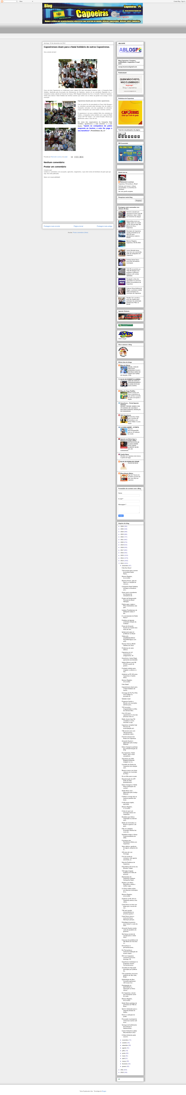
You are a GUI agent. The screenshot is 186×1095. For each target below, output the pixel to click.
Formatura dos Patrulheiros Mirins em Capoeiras (129, 842)
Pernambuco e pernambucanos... (128, 946)
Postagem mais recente (52, 226)
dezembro (125, 565)
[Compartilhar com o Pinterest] (83, 157)
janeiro (124, 1066)
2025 (122, 529)
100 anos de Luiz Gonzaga (127, 853)
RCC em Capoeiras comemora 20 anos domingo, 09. (128, 957)
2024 (122, 531)
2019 (122, 545)
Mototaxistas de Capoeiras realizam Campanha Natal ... (128, 878)
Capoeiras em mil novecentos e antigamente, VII (127, 654)
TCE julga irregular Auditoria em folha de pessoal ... (129, 872)
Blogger (104, 1091)
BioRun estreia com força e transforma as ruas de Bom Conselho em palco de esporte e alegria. (134, 396)
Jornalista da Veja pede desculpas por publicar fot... (129, 969)
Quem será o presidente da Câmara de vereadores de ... (129, 594)
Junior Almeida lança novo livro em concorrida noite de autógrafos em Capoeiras (134, 253)
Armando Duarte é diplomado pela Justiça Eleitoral (129, 742)
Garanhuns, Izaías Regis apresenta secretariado (129, 659)
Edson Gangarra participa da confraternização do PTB (130, 748)
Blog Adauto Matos (126, 473)
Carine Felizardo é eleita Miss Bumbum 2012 (129, 1031)
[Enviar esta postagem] (71, 157)
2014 (122, 558)
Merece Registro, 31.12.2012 (127, 577)
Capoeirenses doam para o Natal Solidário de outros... (129, 688)
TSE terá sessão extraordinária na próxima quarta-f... (128, 912)
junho (124, 1053)
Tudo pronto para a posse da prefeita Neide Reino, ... (130, 572)
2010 (122, 1072)
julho (123, 1050)
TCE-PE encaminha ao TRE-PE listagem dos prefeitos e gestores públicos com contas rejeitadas (133, 272)
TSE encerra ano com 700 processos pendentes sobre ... (128, 732)
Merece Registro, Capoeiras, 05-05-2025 (133, 241)
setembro (125, 1045)
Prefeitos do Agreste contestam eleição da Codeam (129, 622)
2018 (122, 547)
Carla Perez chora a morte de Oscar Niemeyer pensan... (128, 918)
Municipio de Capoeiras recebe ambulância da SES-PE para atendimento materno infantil (133, 234)
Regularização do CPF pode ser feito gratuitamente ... (129, 780)
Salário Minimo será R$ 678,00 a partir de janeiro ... (129, 664)
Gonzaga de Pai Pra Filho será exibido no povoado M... (130, 694)
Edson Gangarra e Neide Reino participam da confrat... (129, 786)
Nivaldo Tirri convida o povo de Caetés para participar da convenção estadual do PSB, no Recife (133, 301)
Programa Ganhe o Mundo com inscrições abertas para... (129, 703)
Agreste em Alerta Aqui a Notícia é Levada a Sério (128, 439)
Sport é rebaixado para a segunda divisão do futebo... (129, 1010)
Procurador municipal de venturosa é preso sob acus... (129, 1020)
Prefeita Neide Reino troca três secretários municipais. (132, 261)
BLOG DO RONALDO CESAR (129, 461)
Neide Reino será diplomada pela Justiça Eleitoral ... (129, 792)
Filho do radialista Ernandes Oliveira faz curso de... (129, 830)
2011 (122, 1070)
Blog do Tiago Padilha (127, 391)
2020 (122, 542)
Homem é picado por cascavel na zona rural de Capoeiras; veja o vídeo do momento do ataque (134, 214)
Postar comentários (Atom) (80, 232)
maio (124, 1056)
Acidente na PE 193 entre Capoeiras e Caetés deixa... (129, 675)
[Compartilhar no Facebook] (81, 157)
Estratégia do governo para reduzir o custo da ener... (129, 923)
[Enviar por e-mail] (75, 157)
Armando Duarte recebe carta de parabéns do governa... (129, 929)
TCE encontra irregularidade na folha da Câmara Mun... (129, 709)
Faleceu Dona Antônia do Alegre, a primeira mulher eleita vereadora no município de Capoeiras (134, 291)
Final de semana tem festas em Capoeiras (129, 737)
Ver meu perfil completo (125, 191)
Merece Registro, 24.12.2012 (127, 681)
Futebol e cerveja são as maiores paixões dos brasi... (129, 798)
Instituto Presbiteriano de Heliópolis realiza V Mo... (129, 611)
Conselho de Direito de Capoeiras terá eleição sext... (129, 766)
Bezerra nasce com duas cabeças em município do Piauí (129, 772)
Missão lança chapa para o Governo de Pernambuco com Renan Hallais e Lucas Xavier (134, 420)
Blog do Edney (125, 365)
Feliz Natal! (125, 684)
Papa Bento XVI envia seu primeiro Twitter (130, 867)
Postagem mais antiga (104, 226)
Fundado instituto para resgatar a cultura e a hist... (129, 670)
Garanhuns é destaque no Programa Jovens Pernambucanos (130, 963)
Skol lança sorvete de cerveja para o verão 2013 (129, 935)
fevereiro (125, 1064)
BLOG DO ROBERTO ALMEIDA (130, 379)
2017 (122, 550)
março (124, 1061)
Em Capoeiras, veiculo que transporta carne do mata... (129, 994)
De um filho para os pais (129, 776)
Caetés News (124, 454)
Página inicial (78, 226)
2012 (122, 563)
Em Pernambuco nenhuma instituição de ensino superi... (129, 951)
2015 (122, 555)
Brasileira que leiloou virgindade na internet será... (129, 818)
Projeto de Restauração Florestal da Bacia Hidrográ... (129, 600)
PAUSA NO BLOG (133, 463)
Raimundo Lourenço (127, 182)
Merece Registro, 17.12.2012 (127, 807)
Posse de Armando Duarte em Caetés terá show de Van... (129, 627)
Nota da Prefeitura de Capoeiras (128, 863)
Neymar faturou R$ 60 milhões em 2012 (128, 644)
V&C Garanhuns (125, 415)
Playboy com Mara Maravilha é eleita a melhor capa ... (128, 884)
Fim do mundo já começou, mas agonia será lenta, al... (129, 858)
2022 (122, 537)
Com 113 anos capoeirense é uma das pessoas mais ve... (130, 714)
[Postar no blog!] (77, 157)
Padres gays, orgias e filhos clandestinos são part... (129, 605)
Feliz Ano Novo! (126, 568)
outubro (124, 1042)
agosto (124, 1048)
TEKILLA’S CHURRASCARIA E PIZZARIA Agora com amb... (129, 638)
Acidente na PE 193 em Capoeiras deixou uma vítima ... (129, 900)
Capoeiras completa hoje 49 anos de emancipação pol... (129, 726)
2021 (122, 539)
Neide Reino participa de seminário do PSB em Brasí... (129, 1004)
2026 (122, 526)
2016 (122, 552)
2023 (122, 534)
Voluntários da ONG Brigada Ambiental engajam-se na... (128, 760)
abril (123, 1058)
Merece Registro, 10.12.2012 (127, 895)
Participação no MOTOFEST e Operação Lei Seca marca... (128, 988)
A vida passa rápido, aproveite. (128, 803)
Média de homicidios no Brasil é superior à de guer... (129, 824)
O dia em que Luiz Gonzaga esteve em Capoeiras (129, 812)
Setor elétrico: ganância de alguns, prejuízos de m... (130, 848)
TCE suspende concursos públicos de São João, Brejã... (130, 975)
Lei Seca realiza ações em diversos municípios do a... (130, 890)
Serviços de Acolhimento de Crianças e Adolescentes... (129, 1026)
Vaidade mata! (126, 699)
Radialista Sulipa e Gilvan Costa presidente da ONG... (129, 836)
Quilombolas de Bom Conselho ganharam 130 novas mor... (129, 981)
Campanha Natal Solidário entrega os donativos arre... (130, 588)
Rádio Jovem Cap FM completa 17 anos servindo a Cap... (128, 720)
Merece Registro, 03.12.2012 (127, 999)
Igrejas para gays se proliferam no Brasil (128, 632)
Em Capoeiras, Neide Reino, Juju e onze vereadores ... (128, 754)
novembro (125, 1040)
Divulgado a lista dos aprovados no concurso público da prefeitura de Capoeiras (133, 281)
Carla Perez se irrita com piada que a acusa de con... (129, 906)
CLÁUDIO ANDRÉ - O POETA (129, 427)
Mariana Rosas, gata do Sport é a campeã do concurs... (129, 582)
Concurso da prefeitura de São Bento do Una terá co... (130, 941)
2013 (122, 560)
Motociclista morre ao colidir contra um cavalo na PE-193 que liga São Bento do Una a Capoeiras (133, 224)
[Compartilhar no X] (79, 157)
